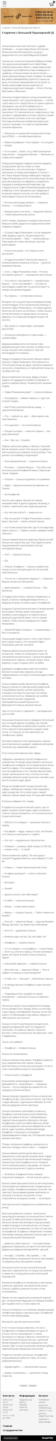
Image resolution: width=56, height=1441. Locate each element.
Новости (23, 1407)
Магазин (23, 1404)
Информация (27, 1395)
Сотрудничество (13, 1430)
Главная (7, 1425)
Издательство (25, 1399)
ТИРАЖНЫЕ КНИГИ (44, 1400)
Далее (32, 1385)
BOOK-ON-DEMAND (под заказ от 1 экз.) (45, 1408)
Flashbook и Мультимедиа (45, 1420)
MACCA (22, 1402)
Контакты (8, 1395)
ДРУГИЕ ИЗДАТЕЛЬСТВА (46, 1414)
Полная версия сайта (10, 1438)
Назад (23, 1385)
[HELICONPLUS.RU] (17, 16)
